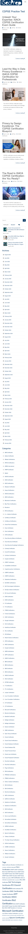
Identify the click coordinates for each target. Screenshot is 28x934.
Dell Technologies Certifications (12, 586)
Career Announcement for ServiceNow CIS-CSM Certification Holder (16, 229)
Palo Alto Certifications (10, 764)
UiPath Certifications (9, 843)
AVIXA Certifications (9, 493)
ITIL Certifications (9, 689)
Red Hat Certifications (10, 792)
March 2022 (7, 436)
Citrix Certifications (9, 531)
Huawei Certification (9, 648)
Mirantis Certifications (10, 713)
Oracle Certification (9, 737)
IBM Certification (9, 661)
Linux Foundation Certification (12, 696)
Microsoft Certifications (10, 709)
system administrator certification (16, 920)
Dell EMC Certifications (10, 582)
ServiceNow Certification (10, 819)
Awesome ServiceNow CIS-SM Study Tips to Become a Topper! (15, 243)
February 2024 (8, 357)
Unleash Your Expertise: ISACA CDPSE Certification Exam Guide (13, 21)
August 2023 (8, 378)
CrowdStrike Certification (11, 565)
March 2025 (7, 313)
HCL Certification (9, 631)
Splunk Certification (17, 917)
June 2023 (7, 385)
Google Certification (9, 620)
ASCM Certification (9, 476)
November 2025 (8, 285)
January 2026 (8, 278)
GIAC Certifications (9, 617)
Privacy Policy (14, 927)
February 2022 (8, 439)
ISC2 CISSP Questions (10, 908)
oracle (3, 913)
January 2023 (8, 402)
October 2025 (8, 289)
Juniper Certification (9, 692)
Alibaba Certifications (10, 459)
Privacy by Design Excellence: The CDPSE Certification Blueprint (13, 127)
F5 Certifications (9, 607)
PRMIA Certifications (10, 778)
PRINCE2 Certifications (10, 775)
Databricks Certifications (10, 579)
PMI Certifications (9, 771)
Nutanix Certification (9, 727)
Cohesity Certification (10, 548)
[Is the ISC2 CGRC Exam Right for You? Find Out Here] (5, 237)
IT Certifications (8, 685)
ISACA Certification (9, 675)
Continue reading (20, 58)
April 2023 (7, 392)
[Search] (24, 220)
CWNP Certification (9, 572)
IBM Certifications (9, 665)
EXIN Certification (9, 596)
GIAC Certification (16, 891)
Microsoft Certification (12, 910)
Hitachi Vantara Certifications (11, 637)
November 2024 (8, 326)
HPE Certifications (9, 641)
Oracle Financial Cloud (10, 750)
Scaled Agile (20, 913)
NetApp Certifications (10, 723)
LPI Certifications (9, 706)
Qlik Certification (9, 785)
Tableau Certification (10, 836)
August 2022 (8, 419)
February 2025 (8, 316)
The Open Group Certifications (12, 840)
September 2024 (9, 333)
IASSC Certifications (9, 658)
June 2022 (7, 426)
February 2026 (8, 275)
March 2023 (7, 395)
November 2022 (8, 409)
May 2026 (7, 265)
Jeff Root (13, 27)
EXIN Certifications (9, 600)
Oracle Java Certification (10, 754)
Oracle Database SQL (10, 747)
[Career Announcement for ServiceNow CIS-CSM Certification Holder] (5, 229)
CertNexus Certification (10, 517)
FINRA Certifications (9, 610)
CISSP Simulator (13, 875)
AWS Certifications (9, 497)
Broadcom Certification (16, 865)
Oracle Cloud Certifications (11, 740)
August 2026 (8, 254)
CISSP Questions (19, 873)
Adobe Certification (9, 456)
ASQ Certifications (9, 483)
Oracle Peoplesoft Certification (12, 757)
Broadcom (7, 507)
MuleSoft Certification (10, 716)
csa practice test (10, 879)
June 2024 (7, 344)
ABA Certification (9, 452)
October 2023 (8, 371)
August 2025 (8, 296)
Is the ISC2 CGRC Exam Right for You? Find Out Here (16, 237)
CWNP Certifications (9, 576)
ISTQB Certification (9, 682)
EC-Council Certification (10, 593)
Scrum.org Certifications (10, 816)
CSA (22, 877)
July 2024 (7, 340)
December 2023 (8, 364)
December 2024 (8, 323)
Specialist (7, 918)
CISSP (12, 869)
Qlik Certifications (9, 788)
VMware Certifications (10, 853)
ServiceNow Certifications (11, 823)
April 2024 (7, 350)
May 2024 (7, 347)
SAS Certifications (9, 812)
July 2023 (7, 381)
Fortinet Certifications (10, 613)
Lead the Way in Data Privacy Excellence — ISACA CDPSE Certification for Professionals (13, 74)
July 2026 (7, 258)
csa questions (17, 879)
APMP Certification (9, 469)
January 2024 (8, 361)
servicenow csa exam (6, 915)
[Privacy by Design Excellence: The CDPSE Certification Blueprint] (14, 146)
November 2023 (8, 367)
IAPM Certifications (9, 651)
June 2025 (7, 302)
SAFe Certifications (9, 795)
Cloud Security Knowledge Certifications (14, 545)
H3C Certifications (9, 624)
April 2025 (7, 309)
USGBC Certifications (10, 847)
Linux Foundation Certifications (12, 699)
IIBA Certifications (9, 672)
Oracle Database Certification (12, 744)
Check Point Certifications (11, 524)
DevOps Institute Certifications (12, 589)
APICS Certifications (9, 462)
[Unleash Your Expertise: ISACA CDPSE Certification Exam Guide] (14, 40)
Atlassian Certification (10, 487)
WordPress (20, 932)
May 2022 (7, 429)
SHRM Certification (9, 826)
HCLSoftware (8, 634)
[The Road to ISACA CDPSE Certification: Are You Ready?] (14, 193)
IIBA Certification (9, 668)
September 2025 (9, 292)
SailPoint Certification (10, 799)
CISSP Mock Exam (12, 871)
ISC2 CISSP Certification (19, 904)
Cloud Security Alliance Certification (13, 538)
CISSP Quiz (5, 876)
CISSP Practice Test (10, 873)
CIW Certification (9, 535)
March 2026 (7, 272)
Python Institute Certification (11, 913)
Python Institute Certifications (12, 781)
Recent (13, 224)
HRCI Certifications (9, 644)
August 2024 (8, 337)
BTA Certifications (9, 511)
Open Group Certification (11, 733)
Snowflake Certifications (10, 829)
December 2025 (8, 282)
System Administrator (6, 920)
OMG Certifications (9, 730)
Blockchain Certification (10, 500)
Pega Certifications (9, 768)
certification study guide (11, 867)
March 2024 (7, 354)
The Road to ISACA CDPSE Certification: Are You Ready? (13, 175)
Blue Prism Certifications (10, 504)
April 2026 (7, 268)
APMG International (9, 466)
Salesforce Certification (10, 802)
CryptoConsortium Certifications (12, 569)
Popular (5, 224)
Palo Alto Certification (10, 761)
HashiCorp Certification (10, 627)
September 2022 (9, 416)
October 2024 (8, 330)
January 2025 (8, 319)
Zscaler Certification (9, 857)
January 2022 (8, 443)
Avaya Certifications (9, 490)
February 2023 (8, 398)
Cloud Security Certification (11, 541)
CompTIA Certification (10, 552)
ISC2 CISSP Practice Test (8, 906)
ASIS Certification (9, 480)
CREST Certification (9, 562)
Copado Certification (9, 559)
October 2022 (8, 412)
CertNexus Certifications (10, 521)
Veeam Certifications (10, 850)
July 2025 (7, 299)
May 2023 (7, 388)
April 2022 (7, 433)
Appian (6, 473)
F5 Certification (8, 603)
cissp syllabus (8, 877)
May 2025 (7, 306)
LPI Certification (8, 702)
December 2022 (8, 405)
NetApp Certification (9, 720)
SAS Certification (9, 809)
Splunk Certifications (9, 833)
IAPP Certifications (9, 655)
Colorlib (11, 932)
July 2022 (7, 422)
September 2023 (9, 374)
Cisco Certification (9, 528)
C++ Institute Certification (11, 514)
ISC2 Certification (9, 679)
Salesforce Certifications (10, 805)
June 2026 (7, 261)
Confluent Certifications (10, 555)
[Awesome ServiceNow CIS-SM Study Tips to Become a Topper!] (5, 244)
